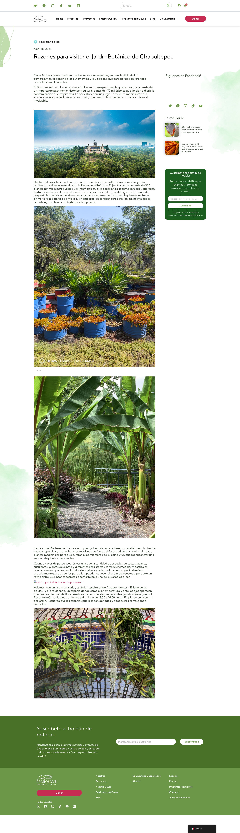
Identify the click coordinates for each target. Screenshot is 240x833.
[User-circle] (179, 5)
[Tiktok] (61, 5)
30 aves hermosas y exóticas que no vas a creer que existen (192, 129)
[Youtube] (69, 5)
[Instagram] (52, 5)
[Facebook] (44, 5)
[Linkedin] (78, 5)
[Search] (168, 5)
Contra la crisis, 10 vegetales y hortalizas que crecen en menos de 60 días (192, 148)
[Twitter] (35, 5)
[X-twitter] (38, 806)
